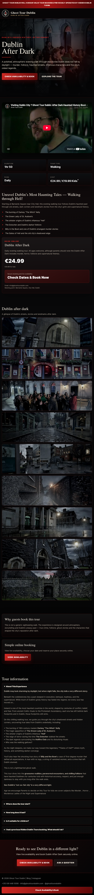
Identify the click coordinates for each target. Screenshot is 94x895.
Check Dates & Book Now (28, 277)
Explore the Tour (52, 76)
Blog (29, 878)
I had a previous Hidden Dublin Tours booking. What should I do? (35, 829)
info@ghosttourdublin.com (31, 883)
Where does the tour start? (18, 804)
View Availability (18, 657)
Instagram (36, 878)
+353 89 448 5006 (10, 883)
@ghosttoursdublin (53, 883)
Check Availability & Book (20, 76)
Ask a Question (65, 863)
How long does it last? (16, 812)
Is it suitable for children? (17, 821)
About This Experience (16, 686)
